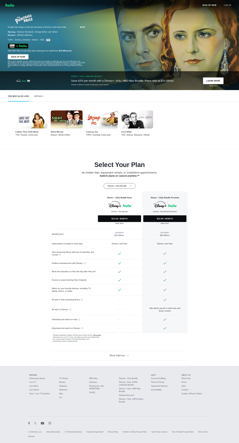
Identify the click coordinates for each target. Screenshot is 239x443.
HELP (153, 375)
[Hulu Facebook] (31, 423)
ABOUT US (186, 375)
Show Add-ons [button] (117, 355)
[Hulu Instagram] (50, 423)
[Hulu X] (37, 423)
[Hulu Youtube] (45, 423)
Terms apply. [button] (97, 335)
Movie (35, 40)
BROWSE (33, 375)
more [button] (82, 27)
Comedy (26, 40)
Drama (18, 40)
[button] (18, 95)
